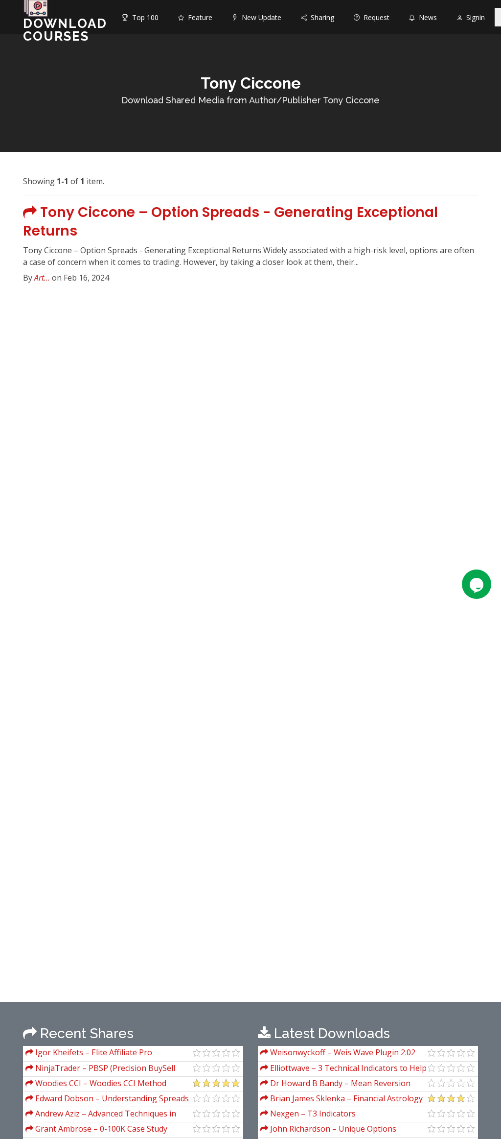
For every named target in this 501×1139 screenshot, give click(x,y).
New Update (259, 17)
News (426, 17)
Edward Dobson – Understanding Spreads (111, 1098)
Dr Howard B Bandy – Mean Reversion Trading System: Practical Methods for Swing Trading (342, 1084)
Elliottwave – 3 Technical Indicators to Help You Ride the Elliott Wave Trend (343, 1069)
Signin (473, 17)
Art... (42, 277)
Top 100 (143, 17)
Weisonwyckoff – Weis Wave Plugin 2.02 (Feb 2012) (337, 1053)
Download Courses (65, 30)
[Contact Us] (476, 584)
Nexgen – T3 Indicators (312, 1113)
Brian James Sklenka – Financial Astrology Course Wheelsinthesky (341, 1099)
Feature (198, 17)
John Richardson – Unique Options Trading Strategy (328, 1130)
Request (374, 17)
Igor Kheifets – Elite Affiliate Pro (92, 1052)
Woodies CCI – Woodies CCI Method (99, 1083)
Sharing (320, 17)
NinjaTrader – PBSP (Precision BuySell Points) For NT (100, 1069)
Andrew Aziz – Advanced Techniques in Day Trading (100, 1114)
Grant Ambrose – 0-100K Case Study (100, 1128)
